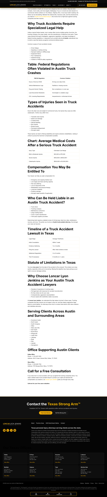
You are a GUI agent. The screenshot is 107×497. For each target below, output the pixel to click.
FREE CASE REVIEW (92, 5)
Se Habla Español (93, 1)
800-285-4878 (82, 5)
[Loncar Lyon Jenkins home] (18, 5)
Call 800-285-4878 (72, 1)
